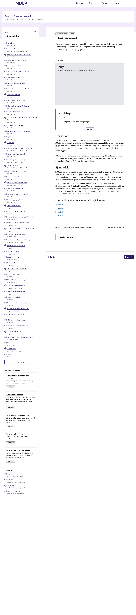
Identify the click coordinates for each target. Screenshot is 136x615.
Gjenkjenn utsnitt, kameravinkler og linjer (20, 240)
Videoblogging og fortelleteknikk (17, 200)
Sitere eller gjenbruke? (66, 237)
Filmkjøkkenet (11, 349)
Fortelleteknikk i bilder (14, 434)
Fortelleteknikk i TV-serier (15, 125)
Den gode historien (13, 49)
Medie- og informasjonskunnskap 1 (17, 16)
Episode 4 (59, 216)
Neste (127, 257)
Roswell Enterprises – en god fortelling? (20, 217)
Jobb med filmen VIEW (14, 331)
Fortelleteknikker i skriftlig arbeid (17, 194)
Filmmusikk (10, 142)
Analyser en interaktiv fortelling (17, 268)
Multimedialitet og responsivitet (17, 171)
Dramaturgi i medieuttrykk (15, 66)
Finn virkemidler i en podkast (16, 314)
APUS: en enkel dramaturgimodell (18, 72)
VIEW (9, 354)
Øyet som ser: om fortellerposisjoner (19, 54)
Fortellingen (11, 43)
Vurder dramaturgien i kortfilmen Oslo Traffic (21, 228)
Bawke (9, 474)
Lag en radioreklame (13, 297)
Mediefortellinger (9, 19)
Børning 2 (10, 480)
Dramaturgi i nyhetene (14, 394)
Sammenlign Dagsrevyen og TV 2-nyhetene (21, 303)
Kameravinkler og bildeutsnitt (16, 100)
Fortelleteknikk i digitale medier (18, 450)
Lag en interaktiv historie (15, 274)
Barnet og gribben (13, 251)
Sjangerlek (62, 167)
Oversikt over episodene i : (80, 200)
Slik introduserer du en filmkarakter (18, 106)
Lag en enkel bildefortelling (16, 211)
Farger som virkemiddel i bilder (17, 154)
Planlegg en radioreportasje (16, 291)
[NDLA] (21, 3)
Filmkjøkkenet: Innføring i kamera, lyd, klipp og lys (22, 119)
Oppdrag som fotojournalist (16, 245)
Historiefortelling (25, 19)
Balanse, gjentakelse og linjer (16, 160)
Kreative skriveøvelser (14, 205)
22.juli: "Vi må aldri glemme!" (16, 286)
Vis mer (90, 130)
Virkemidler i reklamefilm (15, 188)
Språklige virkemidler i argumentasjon (19, 131)
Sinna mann (11, 343)
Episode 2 (59, 208)
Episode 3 (59, 212)
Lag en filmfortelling (13, 94)
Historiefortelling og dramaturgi (17, 60)
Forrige (52, 257)
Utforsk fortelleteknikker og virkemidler (19, 280)
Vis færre (20, 362)
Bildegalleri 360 (12, 165)
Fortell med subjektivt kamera (17, 415)
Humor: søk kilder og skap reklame (18, 326)
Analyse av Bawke (13, 257)
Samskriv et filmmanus (14, 263)
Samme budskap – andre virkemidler (19, 223)
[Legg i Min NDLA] (122, 33)
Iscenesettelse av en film (15, 112)
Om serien (61, 136)
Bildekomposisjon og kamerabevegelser (20, 148)
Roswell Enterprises (13, 491)
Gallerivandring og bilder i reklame (18, 308)
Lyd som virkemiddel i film (15, 137)
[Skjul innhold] (35, 31)
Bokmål (81, 3)
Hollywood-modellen (14, 77)
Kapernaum (11, 485)
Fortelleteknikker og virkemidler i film (18, 89)
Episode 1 (59, 204)
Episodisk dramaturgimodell (16, 83)
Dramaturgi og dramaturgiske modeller (17, 376)
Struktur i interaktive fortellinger (17, 183)
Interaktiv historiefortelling (15, 177)
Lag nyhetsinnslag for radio (16, 234)
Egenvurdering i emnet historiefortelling (20, 337)
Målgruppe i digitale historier (16, 320)
